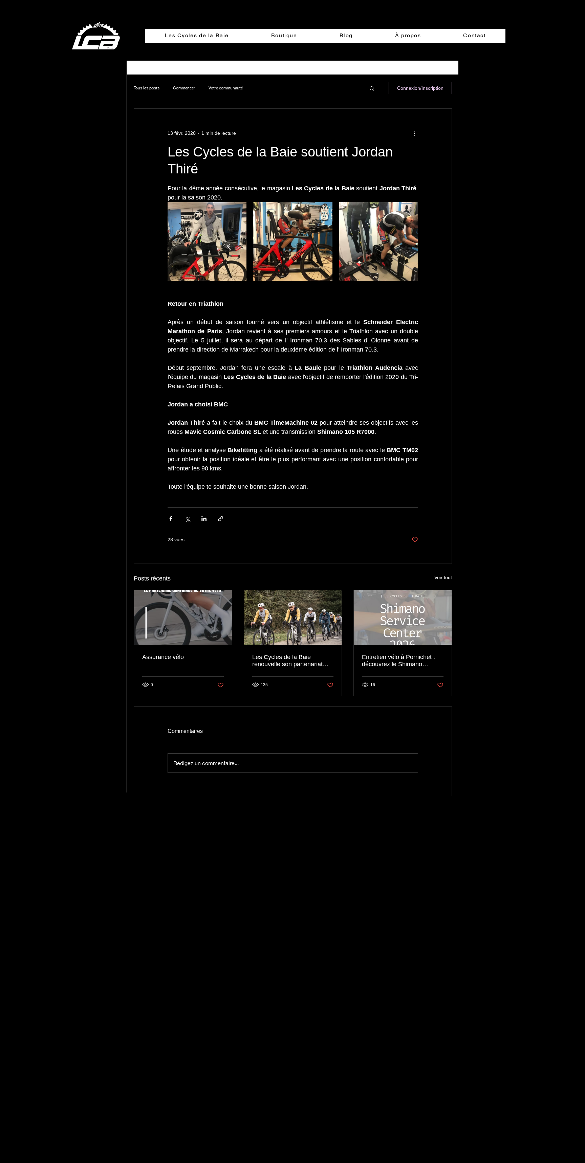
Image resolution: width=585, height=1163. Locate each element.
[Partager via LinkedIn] (204, 518)
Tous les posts (146, 88)
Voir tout (443, 577)
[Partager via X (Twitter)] (187, 518)
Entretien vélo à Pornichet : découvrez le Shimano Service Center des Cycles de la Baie (402, 661)
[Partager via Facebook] (171, 518)
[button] (372, 88)
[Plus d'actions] (414, 133)
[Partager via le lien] (220, 518)
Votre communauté (226, 88)
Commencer (184, 88)
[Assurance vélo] (183, 617)
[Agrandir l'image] (207, 241)
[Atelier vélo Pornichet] (403, 617)
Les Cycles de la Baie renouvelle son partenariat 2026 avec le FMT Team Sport (287, 661)
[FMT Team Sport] (293, 617)
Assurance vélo (163, 657)
